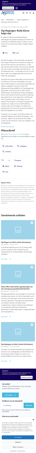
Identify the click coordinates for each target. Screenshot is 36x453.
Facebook (18, 160)
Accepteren (18, 437)
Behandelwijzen (10, 19)
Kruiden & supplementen (23, 19)
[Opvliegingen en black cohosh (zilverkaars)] (18, 331)
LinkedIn (6, 166)
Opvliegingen (10, 127)
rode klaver (7, 152)
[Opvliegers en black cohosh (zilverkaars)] (18, 229)
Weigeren (18, 442)
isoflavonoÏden (8, 146)
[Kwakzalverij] (8, 13)
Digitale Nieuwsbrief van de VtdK (13, 134)
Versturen (28, 405)
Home (2, 19)
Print (5, 53)
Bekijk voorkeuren (18, 447)
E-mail (16, 53)
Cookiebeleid (13, 451)
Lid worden (10, 395)
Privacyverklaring (21, 451)
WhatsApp (18, 166)
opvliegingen (21, 146)
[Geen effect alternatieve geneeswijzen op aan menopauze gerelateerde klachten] (18, 274)
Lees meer (6, 259)
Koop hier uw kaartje (8, 8)
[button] (33, 419)
